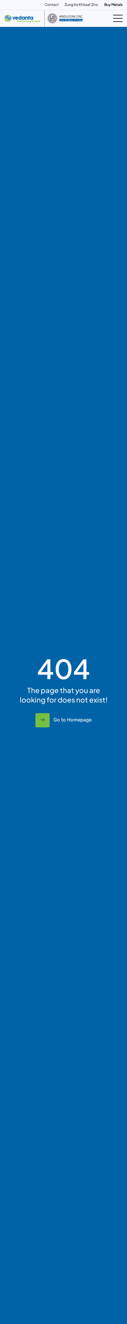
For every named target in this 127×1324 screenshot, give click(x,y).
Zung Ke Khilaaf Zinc (81, 4)
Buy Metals (113, 4)
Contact (52, 4)
